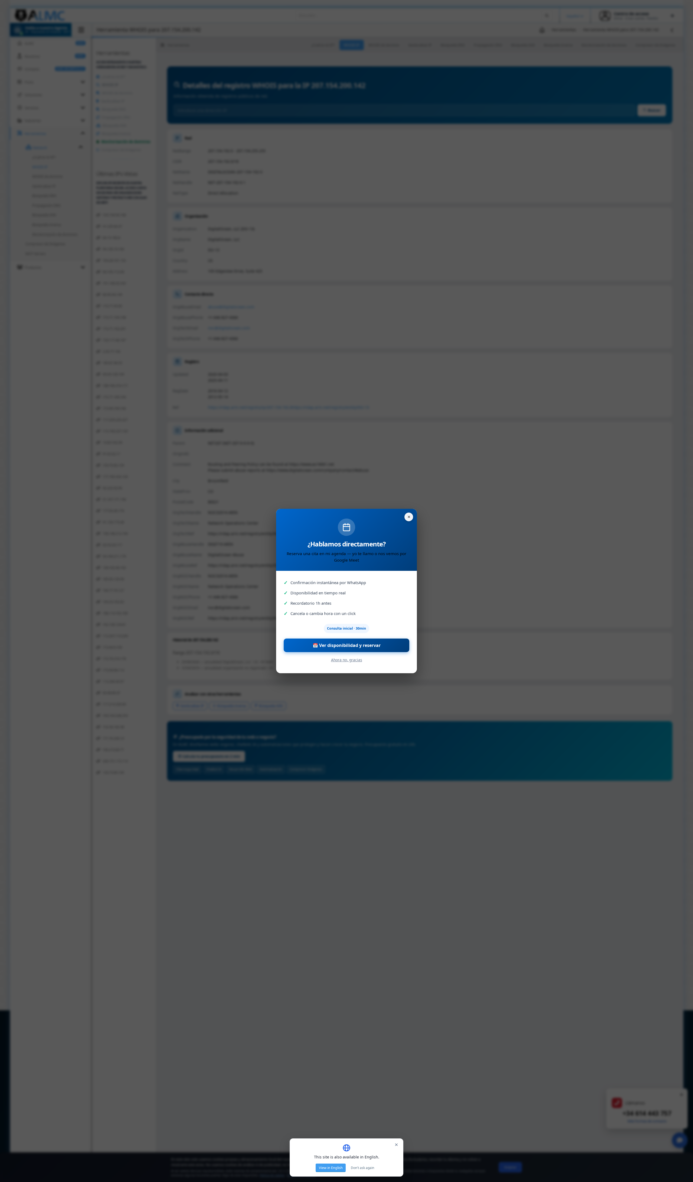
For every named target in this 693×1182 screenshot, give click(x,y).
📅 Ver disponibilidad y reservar (347, 645)
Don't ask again (362, 1167)
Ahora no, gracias (346, 659)
